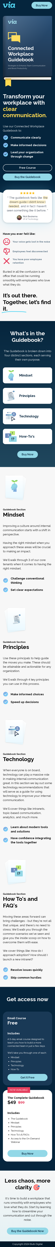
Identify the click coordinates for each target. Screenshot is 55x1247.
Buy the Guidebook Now (27, 1231)
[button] (27, 167)
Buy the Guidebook (27, 177)
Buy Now (42, 5)
